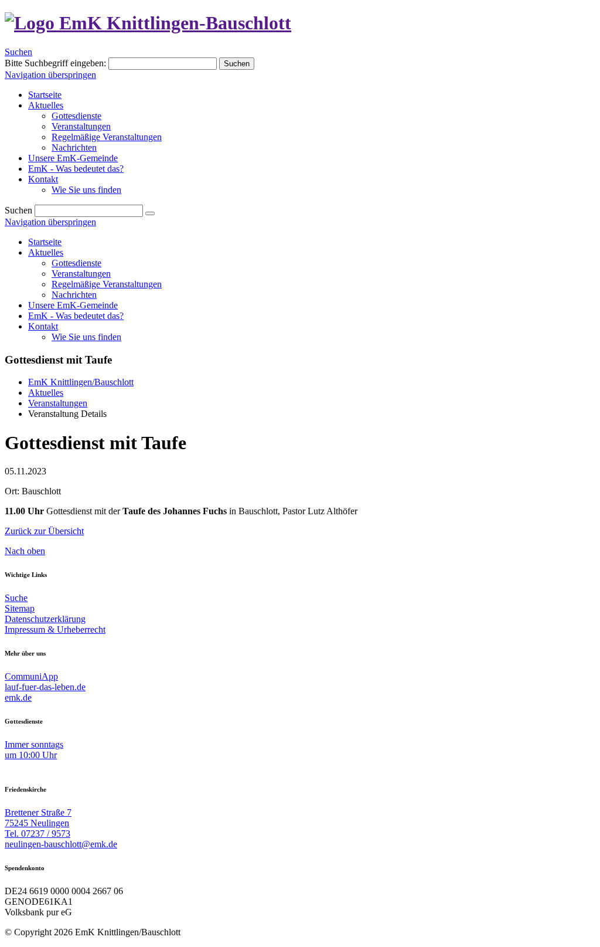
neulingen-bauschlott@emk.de (61, 844)
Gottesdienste (76, 263)
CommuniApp (31, 676)
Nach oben (25, 551)
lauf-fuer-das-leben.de (45, 687)
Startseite (45, 242)
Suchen (18, 52)
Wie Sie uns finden (86, 337)
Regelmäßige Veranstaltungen (107, 284)
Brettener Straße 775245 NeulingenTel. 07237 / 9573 (38, 823)
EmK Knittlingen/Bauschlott (81, 382)
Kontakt (43, 326)
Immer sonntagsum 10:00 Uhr (34, 749)
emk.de (18, 697)
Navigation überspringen (50, 75)
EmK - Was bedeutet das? (76, 316)
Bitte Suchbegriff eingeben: (55, 63)
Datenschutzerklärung (45, 619)
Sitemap (20, 608)
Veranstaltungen (81, 274)
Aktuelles (45, 252)
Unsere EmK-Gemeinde (73, 305)
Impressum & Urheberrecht (55, 629)
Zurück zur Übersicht (44, 531)
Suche (16, 598)
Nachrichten (74, 295)
